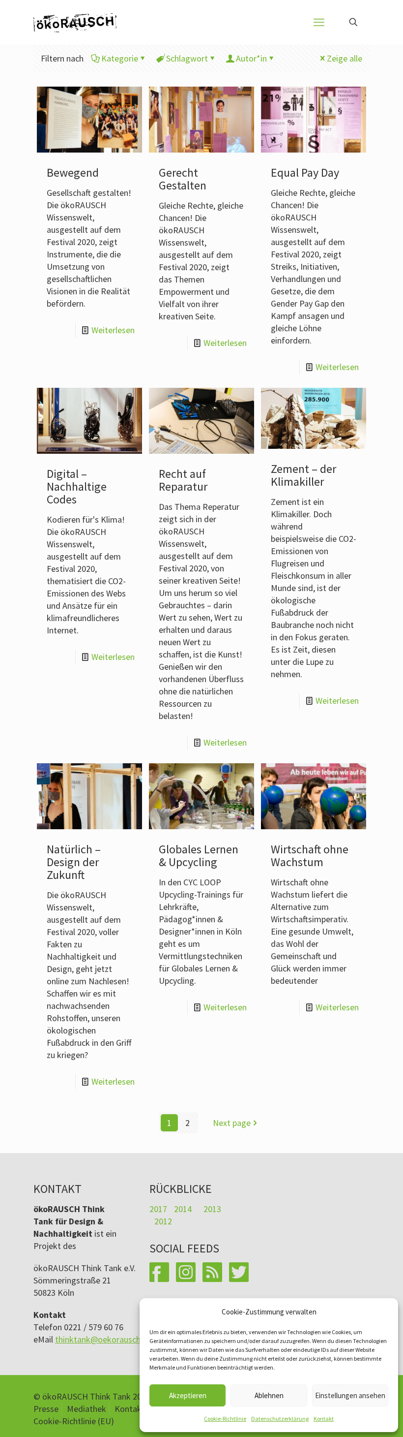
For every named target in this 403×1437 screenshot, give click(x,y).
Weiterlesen (113, 330)
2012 (163, 1221)
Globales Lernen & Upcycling (198, 856)
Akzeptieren (187, 1395)
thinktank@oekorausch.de (103, 1339)
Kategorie (119, 58)
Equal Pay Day (305, 172)
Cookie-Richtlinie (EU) (73, 1421)
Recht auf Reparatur (183, 480)
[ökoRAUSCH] (75, 22)
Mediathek (86, 1408)
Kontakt (324, 1418)
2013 (212, 1209)
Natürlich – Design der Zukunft (74, 862)
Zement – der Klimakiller (303, 475)
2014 (183, 1209)
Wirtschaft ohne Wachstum (309, 856)
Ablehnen (269, 1395)
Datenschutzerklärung (280, 1418)
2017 (158, 1209)
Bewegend (73, 172)
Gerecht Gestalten (182, 179)
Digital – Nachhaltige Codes (77, 486)
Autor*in (251, 58)
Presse (45, 1408)
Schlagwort (187, 58)
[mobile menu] (319, 22)
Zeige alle (344, 58)
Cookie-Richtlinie (225, 1418)
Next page (232, 1122)
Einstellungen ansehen (350, 1395)
